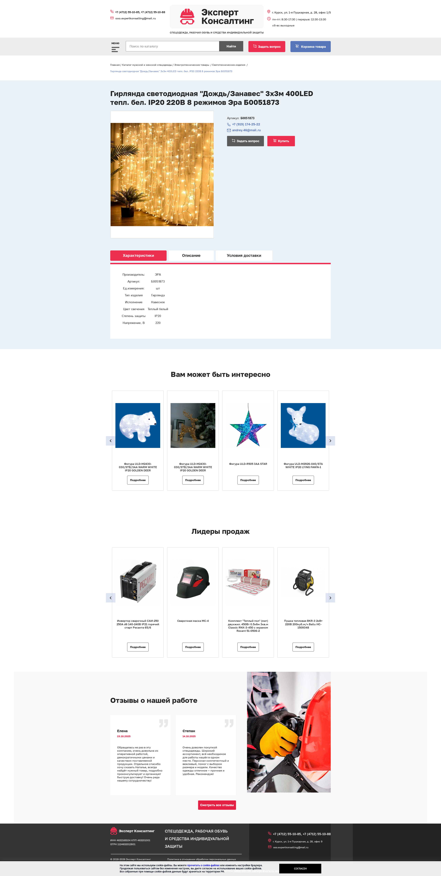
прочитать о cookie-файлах (203, 865)
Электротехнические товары (191, 64)
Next (330, 441)
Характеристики (138, 255)
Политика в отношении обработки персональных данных (201, 859)
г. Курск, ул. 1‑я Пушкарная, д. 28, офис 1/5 (301, 12)
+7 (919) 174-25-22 (246, 124)
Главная (115, 64)
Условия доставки (244, 255)
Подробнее (138, 480)
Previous (110, 441)
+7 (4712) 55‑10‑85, (128, 12)
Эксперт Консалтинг (137, 831)
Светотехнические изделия (228, 64)
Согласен (300, 868)
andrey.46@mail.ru (246, 130)
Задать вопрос (269, 46)
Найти (231, 46)
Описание (191, 255)
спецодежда (179, 831)
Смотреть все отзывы (217, 805)
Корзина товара (313, 46)
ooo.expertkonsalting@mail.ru (135, 18)
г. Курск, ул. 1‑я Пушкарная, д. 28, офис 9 (297, 841)
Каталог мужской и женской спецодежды (147, 64)
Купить (283, 141)
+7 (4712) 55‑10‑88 (153, 12)
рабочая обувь (211, 831)
